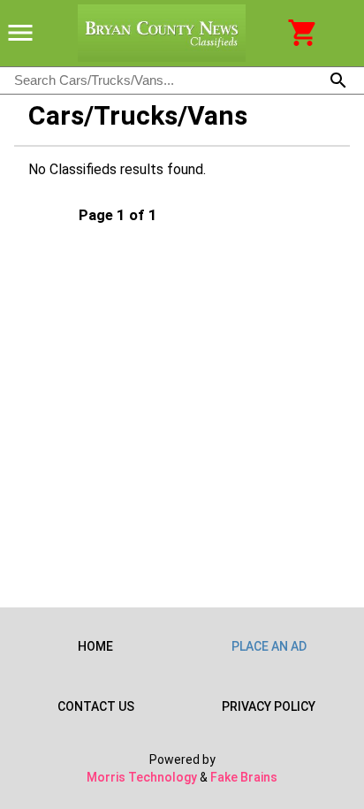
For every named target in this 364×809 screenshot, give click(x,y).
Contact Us (95, 706)
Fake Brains (243, 777)
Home (95, 646)
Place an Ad (269, 646)
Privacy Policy (268, 706)
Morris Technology (142, 777)
